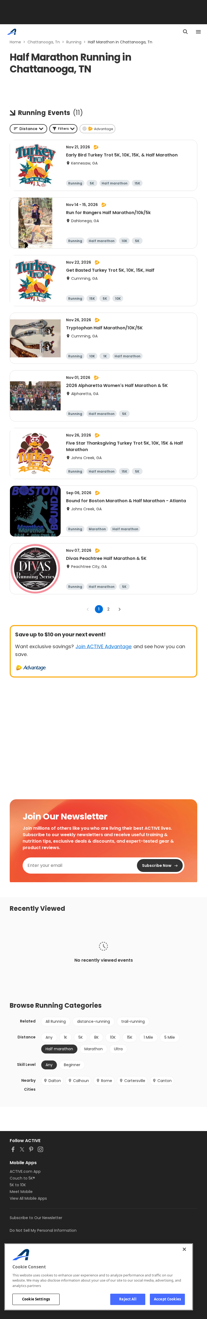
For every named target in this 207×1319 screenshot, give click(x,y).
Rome (106, 1080)
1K (65, 1037)
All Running (56, 1021)
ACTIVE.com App (25, 1171)
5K (80, 1037)
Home (15, 42)
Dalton (55, 1080)
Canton (164, 1080)
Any (49, 1037)
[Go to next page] (119, 609)
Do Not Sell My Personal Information (43, 1230)
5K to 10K (18, 1185)
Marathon (93, 1049)
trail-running (133, 1021)
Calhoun (81, 1080)
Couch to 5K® (22, 1178)
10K (113, 1037)
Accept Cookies (167, 1299)
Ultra (118, 1049)
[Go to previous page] (88, 609)
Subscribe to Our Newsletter (36, 1217)
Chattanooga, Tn (43, 42)
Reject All (127, 1299)
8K (96, 1037)
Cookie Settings (36, 1299)
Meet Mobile (21, 1191)
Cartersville (134, 1080)
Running (73, 42)
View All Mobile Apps (28, 1198)
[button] (63, 128)
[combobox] (28, 128)
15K (129, 1037)
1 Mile (148, 1037)
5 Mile (169, 1037)
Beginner (72, 1064)
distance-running (93, 1021)
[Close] (184, 1249)
